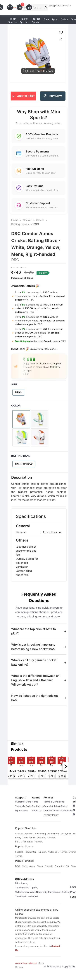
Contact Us (38, 806)
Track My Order (23, 806)
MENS (18, 392)
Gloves (40, 220)
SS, (67, 866)
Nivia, (25, 866)
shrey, (40, 866)
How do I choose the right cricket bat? (34, 698)
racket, (39, 841)
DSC (36, 224)
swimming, (40, 833)
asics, (32, 866)
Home (14, 220)
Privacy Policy (51, 814)
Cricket (27, 220)
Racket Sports (24, 21)
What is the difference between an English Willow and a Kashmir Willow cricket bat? (35, 680)
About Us (37, 810)
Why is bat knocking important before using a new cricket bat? (33, 647)
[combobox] (34, 7)
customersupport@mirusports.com (53, 5)
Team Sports (12, 21)
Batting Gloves (20, 224)
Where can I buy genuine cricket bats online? (33, 662)
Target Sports (36, 21)
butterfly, (59, 866)
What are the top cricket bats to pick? (33, 631)
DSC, (17, 866)
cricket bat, (27, 841)
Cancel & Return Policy (56, 806)
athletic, (41, 837)
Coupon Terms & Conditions (58, 810)
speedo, (49, 866)
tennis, (64, 851)
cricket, (19, 833)
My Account (21, 810)
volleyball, (66, 833)
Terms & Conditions (54, 801)
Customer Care (23, 801)
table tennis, (29, 837)
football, (29, 833)
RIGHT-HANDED (24, 463)
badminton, (53, 833)
